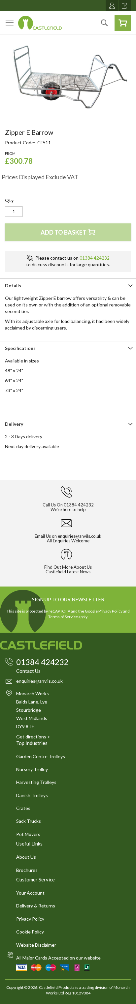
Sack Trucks (28, 821)
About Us (26, 857)
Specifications (20, 348)
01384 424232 (95, 258)
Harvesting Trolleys (36, 782)
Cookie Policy (30, 931)
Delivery (14, 424)
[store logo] (40, 23)
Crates (23, 808)
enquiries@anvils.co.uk (79, 536)
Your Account (30, 893)
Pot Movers (28, 834)
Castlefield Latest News (68, 571)
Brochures (27, 870)
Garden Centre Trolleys (40, 756)
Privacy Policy (110, 611)
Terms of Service (63, 616)
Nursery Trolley (32, 769)
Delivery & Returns (35, 905)
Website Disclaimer (36, 945)
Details (13, 285)
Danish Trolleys (32, 795)
